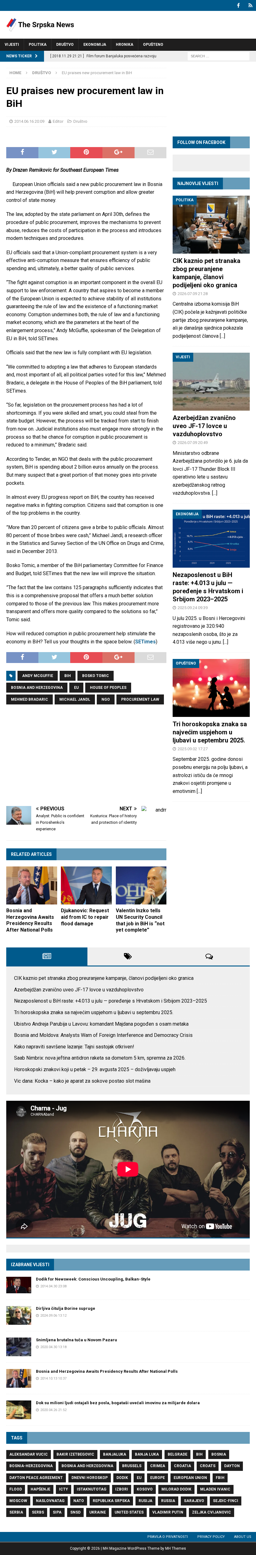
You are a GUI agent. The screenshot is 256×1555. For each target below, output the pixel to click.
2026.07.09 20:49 (193, 442)
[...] (222, 336)
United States (129, 1512)
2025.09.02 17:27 (193, 748)
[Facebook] (238, 5)
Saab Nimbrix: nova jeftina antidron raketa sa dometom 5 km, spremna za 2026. (99, 1058)
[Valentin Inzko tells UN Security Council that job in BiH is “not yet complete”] (141, 885)
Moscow (18, 1501)
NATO (78, 1501)
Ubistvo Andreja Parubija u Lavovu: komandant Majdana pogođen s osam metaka (101, 1024)
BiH (67, 676)
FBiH (220, 1478)
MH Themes (175, 1548)
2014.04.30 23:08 (53, 1286)
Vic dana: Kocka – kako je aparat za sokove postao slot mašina (82, 1081)
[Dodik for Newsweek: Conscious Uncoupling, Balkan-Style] (18, 1285)
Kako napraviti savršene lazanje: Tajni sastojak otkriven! (74, 1047)
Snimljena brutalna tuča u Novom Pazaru (76, 1340)
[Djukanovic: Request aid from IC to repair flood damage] (86, 885)
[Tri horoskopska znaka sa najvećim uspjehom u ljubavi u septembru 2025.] (211, 688)
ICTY (63, 1489)
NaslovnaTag (50, 1501)
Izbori (121, 1489)
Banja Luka (147, 1454)
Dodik (122, 1478)
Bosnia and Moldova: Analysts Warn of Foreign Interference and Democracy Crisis (103, 1035)
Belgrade (177, 1454)
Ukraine (97, 1512)
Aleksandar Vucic (28, 1454)
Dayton (232, 1466)
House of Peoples (108, 687)
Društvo (65, 44)
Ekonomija (94, 44)
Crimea (157, 1466)
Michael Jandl (74, 699)
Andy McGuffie (37, 676)
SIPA (57, 1512)
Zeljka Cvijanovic (211, 1512)
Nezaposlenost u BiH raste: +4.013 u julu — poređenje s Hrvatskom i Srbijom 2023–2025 (110, 1001)
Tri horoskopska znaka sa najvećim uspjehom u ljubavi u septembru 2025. (210, 732)
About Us (242, 1537)
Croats (207, 1466)
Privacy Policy (211, 1537)
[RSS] (250, 5)
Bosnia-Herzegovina (31, 1466)
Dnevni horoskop (89, 1478)
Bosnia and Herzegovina (37, 687)
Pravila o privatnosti (167, 1537)
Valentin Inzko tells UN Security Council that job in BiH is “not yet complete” (140, 920)
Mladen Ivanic (215, 1489)
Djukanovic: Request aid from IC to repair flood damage (85, 917)
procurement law (140, 699)
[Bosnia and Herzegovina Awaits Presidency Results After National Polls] (31, 885)
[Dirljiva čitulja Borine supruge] (18, 1315)
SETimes (145, 642)
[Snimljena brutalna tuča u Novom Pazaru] (18, 1347)
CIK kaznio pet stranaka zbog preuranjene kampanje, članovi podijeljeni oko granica (104, 978)
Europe (157, 1478)
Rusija (145, 1501)
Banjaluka (114, 1454)
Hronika (124, 44)
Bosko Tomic (95, 676)
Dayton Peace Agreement (36, 1478)
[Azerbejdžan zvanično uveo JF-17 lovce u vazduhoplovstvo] (211, 382)
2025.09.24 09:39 (193, 607)
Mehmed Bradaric (29, 699)
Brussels (131, 1466)
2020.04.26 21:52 (53, 1410)
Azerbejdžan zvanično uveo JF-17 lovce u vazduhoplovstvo (204, 426)
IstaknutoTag (91, 1489)
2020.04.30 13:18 (53, 1347)
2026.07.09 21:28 (193, 293)
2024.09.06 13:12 (53, 1316)
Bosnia (218, 1454)
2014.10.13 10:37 (53, 1378)
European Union (190, 1478)
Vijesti (12, 44)
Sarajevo (194, 1501)
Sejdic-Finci (225, 1501)
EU (76, 687)
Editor (58, 121)
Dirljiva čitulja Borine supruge (65, 1308)
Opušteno (153, 44)
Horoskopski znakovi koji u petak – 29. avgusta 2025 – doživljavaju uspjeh (94, 1069)
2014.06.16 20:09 (29, 121)
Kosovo (145, 1489)
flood (15, 1489)
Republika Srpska (111, 1501)
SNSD (75, 1512)
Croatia (182, 1466)
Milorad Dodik (176, 1489)
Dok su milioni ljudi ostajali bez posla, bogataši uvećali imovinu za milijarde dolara (118, 1402)
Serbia (16, 1512)
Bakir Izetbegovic (75, 1454)
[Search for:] (218, 56)
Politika (38, 44)
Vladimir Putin (167, 1512)
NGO (105, 699)
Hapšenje (40, 1489)
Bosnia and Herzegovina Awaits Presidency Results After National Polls (30, 920)
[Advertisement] (86, 756)
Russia (168, 1501)
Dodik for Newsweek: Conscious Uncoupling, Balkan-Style (93, 1279)
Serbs (38, 1512)
